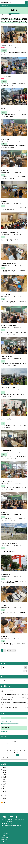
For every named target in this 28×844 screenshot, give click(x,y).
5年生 (4, 680)
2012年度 (3, 791)
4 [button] (7, 650)
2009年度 (3, 797)
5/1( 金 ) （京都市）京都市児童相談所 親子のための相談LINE (13, 694)
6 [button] (10, 650)
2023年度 (3, 772)
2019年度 (3, 779)
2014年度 (3, 788)
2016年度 (3, 784)
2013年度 (3, 790)
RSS (4, 802)
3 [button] (5, 650)
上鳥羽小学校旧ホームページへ (8, 721)
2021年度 (3, 776)
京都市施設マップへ (5, 731)
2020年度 (3, 777)
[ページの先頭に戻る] (26, 842)
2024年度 (3, 771)
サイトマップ (5, 827)
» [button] (15, 650)
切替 (25, 671)
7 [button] (12, 650)
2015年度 (3, 786)
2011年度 (3, 793)
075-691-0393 (8, 821)
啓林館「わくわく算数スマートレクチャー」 (9, 723)
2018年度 (3, 781)
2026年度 (3, 767)
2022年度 (3, 774)
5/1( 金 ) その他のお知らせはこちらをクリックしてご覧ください (13, 707)
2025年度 (3, 769)
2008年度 (3, 798)
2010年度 (3, 795)
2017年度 (3, 783)
